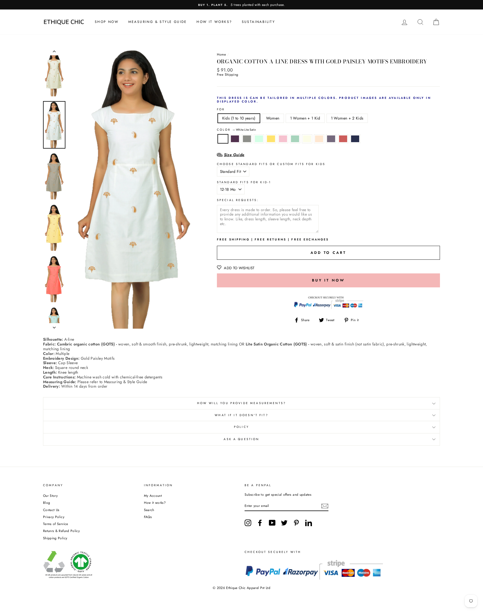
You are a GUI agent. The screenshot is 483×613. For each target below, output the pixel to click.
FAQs (148, 516)
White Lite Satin (223, 139)
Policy (241, 427)
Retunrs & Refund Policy (61, 530)
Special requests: (238, 200)
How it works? (155, 502)
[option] (241, 5)
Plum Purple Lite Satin (235, 139)
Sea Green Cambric (295, 139)
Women (273, 118)
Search (149, 509)
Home (221, 54)
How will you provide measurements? (241, 403)
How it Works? (214, 21)
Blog (46, 502)
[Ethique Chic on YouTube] (272, 522)
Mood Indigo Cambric (355, 139)
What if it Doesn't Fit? (241, 415)
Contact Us (51, 509)
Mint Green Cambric (259, 139)
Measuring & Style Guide (157, 21)
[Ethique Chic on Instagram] (248, 522)
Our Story (50, 495)
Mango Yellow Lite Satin (271, 139)
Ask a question (241, 439)
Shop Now (107, 21)
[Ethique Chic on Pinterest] (296, 522)
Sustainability (258, 21)
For (221, 109)
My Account (153, 495)
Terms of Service (55, 523)
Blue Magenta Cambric (331, 139)
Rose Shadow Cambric (283, 139)
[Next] (54, 326)
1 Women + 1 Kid (305, 118)
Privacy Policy (53, 516)
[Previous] (54, 52)
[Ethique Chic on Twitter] (284, 522)
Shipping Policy (55, 538)
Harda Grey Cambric (247, 139)
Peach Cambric (319, 139)
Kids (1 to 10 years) (238, 118)
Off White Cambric (307, 139)
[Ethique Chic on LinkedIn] (308, 522)
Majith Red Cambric (343, 139)
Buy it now (328, 280)
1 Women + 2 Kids (347, 118)
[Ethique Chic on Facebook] (260, 522)
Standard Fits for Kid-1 (244, 182)
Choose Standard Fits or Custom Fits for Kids (271, 164)
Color (236, 130)
